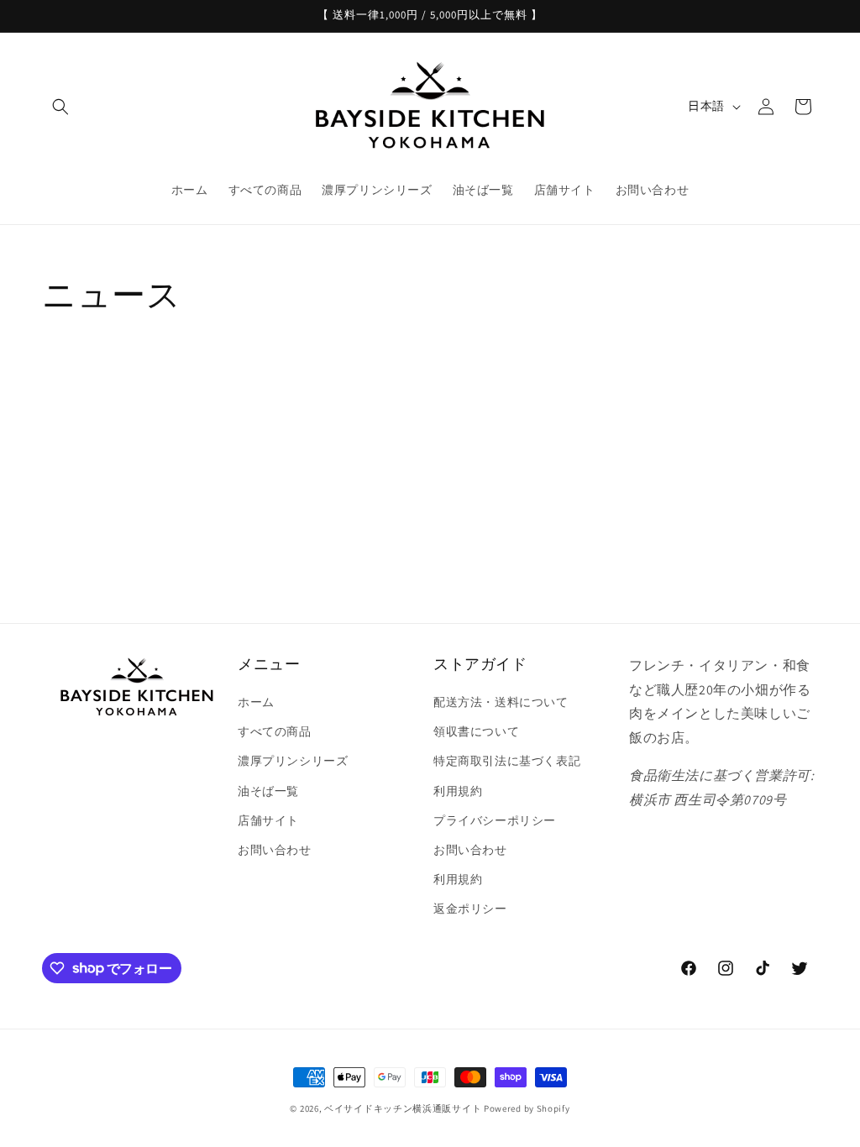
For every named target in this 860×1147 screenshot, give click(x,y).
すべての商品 (275, 731)
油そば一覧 (268, 791)
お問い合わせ (275, 849)
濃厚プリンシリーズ (293, 760)
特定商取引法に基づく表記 (506, 760)
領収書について (476, 731)
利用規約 (457, 791)
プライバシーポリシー (494, 820)
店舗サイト (268, 820)
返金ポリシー (470, 908)
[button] (60, 106)
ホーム (256, 702)
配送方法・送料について (501, 702)
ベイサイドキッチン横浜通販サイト (402, 1108)
